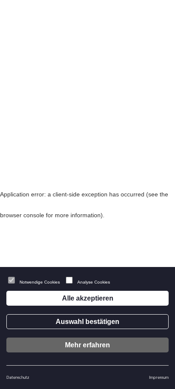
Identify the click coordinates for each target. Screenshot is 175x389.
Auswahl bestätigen (87, 321)
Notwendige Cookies (40, 282)
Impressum (159, 377)
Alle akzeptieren (87, 298)
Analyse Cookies (93, 282)
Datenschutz (17, 377)
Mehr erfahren (87, 345)
